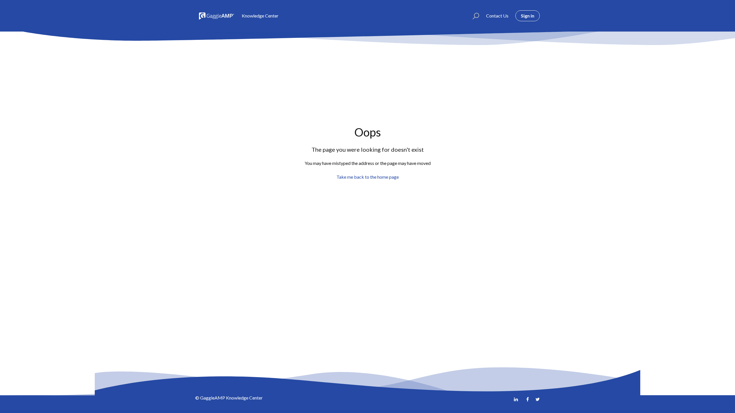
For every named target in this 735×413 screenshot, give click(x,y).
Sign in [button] (527, 15)
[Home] (216, 16)
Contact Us (497, 15)
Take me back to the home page (367, 177)
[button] (473, 15)
